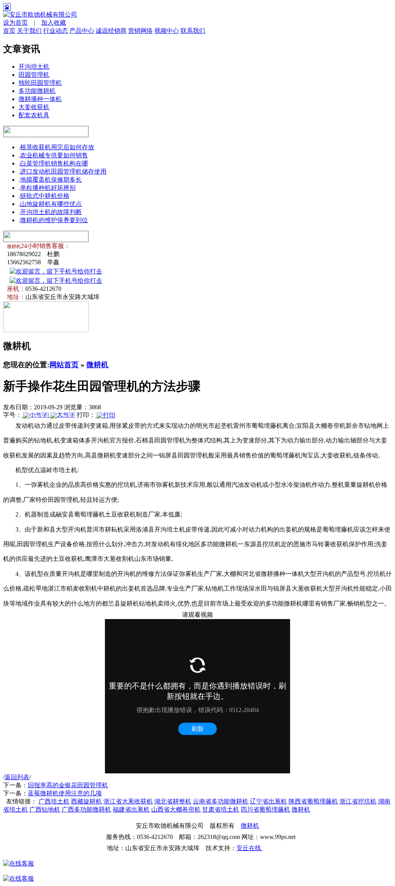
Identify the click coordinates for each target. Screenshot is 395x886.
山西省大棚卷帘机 (176, 809)
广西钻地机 (44, 809)
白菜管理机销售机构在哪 (54, 163)
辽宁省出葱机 (268, 801)
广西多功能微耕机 (86, 809)
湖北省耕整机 (172, 801)
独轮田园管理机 (40, 82)
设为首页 (15, 22)
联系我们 (193, 30)
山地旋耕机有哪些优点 (51, 204)
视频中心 (166, 30)
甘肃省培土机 (220, 809)
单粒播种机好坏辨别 (48, 187)
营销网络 (140, 30)
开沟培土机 (34, 66)
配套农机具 (34, 115)
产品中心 (81, 30)
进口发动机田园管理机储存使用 (63, 171)
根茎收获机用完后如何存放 (57, 147)
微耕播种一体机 (40, 99)
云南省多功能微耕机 (220, 801)
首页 (9, 30)
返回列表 (17, 777)
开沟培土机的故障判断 (51, 212)
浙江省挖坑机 (357, 801)
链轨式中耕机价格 (44, 195)
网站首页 (64, 365)
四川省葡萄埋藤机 (265, 809)
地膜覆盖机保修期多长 (51, 179)
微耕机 (97, 365)
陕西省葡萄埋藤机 (313, 801)
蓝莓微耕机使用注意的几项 (65, 793)
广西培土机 (54, 801)
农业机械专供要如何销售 (54, 155)
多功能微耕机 (37, 91)
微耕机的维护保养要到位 (54, 220)
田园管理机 (34, 74)
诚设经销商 (111, 30)
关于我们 (29, 30)
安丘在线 (249, 848)
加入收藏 (53, 22)
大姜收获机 (34, 107)
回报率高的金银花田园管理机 (68, 785)
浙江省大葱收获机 (128, 801)
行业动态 (55, 30)
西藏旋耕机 (86, 801)
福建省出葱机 (131, 809)
